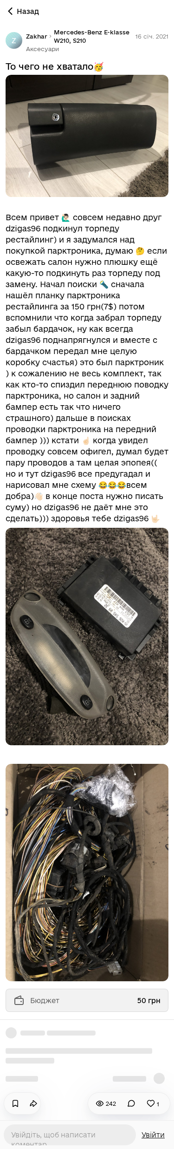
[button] (42, 49)
